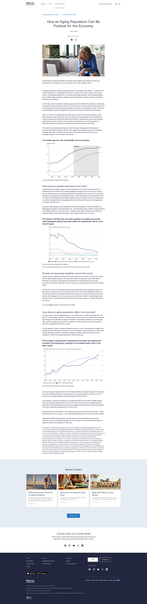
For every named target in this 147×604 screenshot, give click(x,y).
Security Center (30, 563)
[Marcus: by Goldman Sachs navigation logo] (30, 3)
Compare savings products (105, 4)
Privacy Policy (102, 580)
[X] (76, 41)
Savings (43, 4)
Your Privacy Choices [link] (112, 580)
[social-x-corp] (78, 545)
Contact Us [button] (105, 559)
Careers (28, 566)
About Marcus (29, 561)
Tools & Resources (59, 4)
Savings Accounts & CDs (48, 561)
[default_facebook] (65, 545)
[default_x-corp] (102, 569)
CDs (50, 4)
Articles (68, 561)
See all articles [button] (73, 515)
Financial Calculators (71, 563)
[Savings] (45, 3)
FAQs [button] (92, 559)
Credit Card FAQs (46, 563)
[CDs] (51, 3)
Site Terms (87, 580)
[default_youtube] (74, 545)
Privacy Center (94, 580)
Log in (119, 4)
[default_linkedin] (82, 545)
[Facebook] (72, 41)
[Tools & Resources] (64, 3)
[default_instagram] (69, 545)
